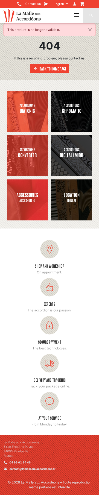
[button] (91, 15)
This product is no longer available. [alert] (33, 30)
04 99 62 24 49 (20, 462)
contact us (76, 58)
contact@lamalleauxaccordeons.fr (32, 469)
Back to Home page (49, 68)
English (59, 4)
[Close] (90, 29)
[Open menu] (76, 15)
